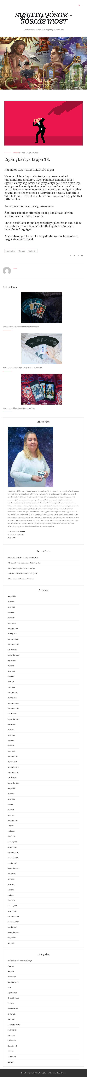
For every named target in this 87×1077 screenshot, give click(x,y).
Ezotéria (11, 1003)
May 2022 (11, 826)
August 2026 (12, 596)
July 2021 (11, 879)
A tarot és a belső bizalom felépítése (20, 579)
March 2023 (12, 815)
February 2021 (13, 906)
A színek (11, 966)
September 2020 (13, 932)
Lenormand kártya (14, 1025)
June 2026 (11, 607)
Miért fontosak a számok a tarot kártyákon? (22, 573)
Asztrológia (12, 977)
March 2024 (12, 751)
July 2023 (11, 794)
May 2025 (11, 676)
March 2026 (12, 623)
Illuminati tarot (13, 1009)
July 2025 (11, 666)
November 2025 (13, 644)
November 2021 (13, 858)
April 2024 (11, 746)
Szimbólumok (12, 1046)
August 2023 (12, 788)
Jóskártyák (12, 1014)
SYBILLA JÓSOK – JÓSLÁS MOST (43, 18)
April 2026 (11, 618)
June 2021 (11, 884)
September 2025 (13, 655)
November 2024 (13, 708)
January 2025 (12, 698)
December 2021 (13, 852)
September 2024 (13, 719)
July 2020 (11, 943)
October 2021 (12, 863)
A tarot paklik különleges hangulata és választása (22, 367)
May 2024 (11, 740)
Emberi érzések (13, 998)
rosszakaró (32, 251)
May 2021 (11, 890)
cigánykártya (10, 251)
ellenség (21, 251)
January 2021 (12, 911)
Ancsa (17, 152)
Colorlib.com (61, 1073)
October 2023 (12, 778)
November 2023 (13, 772)
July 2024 (11, 730)
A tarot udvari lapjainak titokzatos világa (19, 408)
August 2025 (12, 660)
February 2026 (13, 628)
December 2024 (13, 703)
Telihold (10, 1051)
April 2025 (11, 682)
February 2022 (13, 842)
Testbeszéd (12, 1057)
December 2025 (13, 639)
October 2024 (12, 714)
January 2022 (12, 847)
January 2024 (12, 762)
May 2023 (11, 804)
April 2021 (11, 895)
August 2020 (12, 938)
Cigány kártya (12, 993)
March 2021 (12, 900)
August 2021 (12, 874)
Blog (23, 152)
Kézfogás (11, 1019)
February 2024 (13, 756)
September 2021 (13, 868)
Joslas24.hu (12, 538)
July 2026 (11, 602)
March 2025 (12, 687)
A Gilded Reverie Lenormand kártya (20, 961)
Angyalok (11, 971)
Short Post (11, 1035)
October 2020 (12, 927)
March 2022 (12, 836)
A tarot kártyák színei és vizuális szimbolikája (21, 327)
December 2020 (13, 916)
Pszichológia (12, 1030)
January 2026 (12, 634)
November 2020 (13, 922)
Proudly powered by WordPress (32, 1073)
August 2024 (12, 724)
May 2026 (11, 612)
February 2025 (13, 692)
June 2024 (11, 735)
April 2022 (11, 831)
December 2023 (13, 767)
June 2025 (11, 671)
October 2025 (12, 650)
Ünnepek (11, 1062)
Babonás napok (13, 982)
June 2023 (11, 799)
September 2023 (13, 783)
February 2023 (13, 820)
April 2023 (11, 810)
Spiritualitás (12, 1041)
